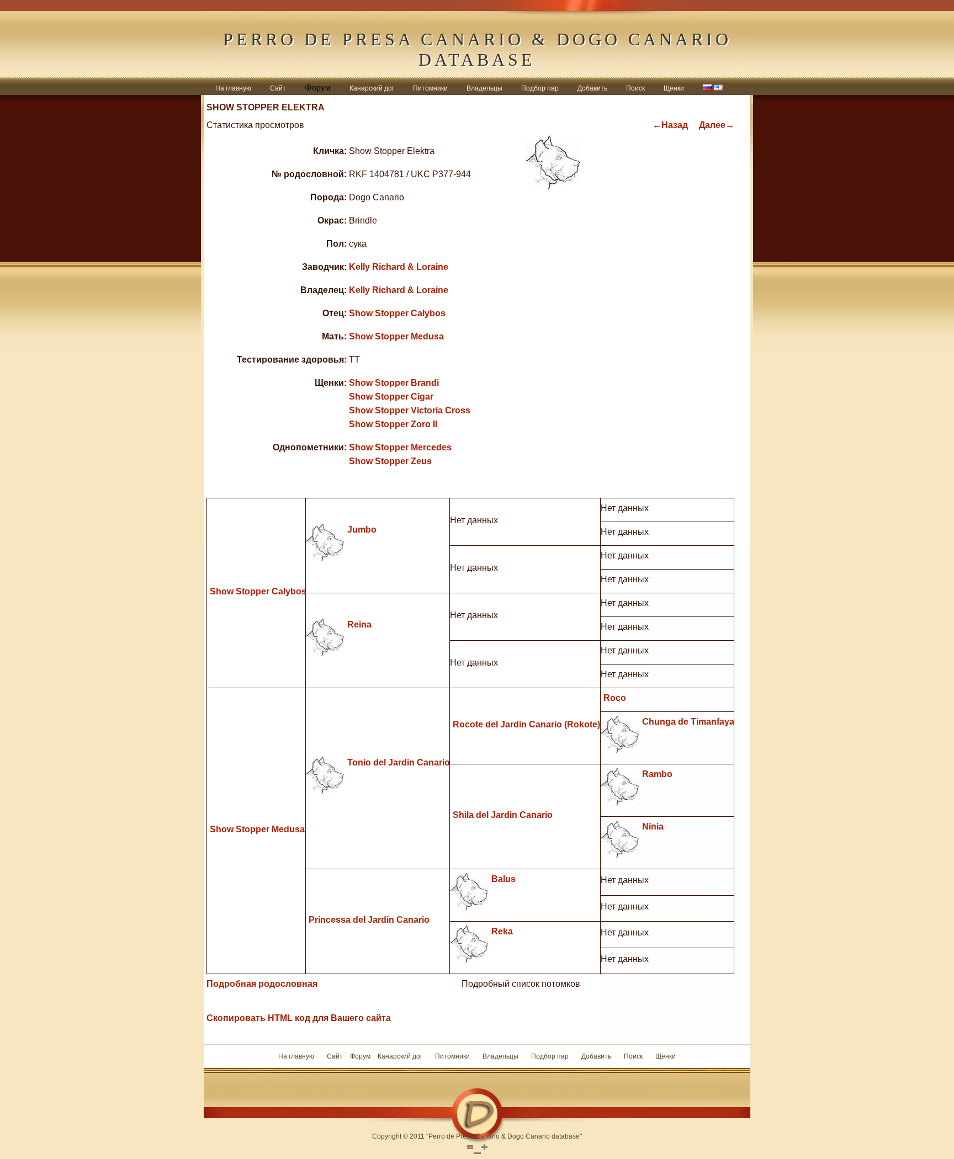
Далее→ (716, 125)
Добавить (592, 88)
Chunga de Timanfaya (688, 721)
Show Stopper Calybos (397, 313)
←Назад (670, 125)
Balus (503, 879)
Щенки (674, 88)
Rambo (657, 774)
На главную (233, 88)
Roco (614, 698)
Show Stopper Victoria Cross (409, 410)
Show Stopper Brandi (394, 382)
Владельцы (484, 88)
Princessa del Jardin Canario (369, 919)
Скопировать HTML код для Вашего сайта (298, 1018)
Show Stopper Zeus (390, 461)
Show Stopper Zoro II (393, 424)
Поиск (635, 88)
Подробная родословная (261, 983)
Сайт (278, 88)
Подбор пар (540, 88)
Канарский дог (371, 88)
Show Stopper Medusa (396, 336)
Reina (359, 624)
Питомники (430, 88)
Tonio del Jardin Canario (398, 762)
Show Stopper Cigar (391, 396)
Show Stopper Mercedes (400, 447)
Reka (502, 931)
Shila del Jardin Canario (503, 815)
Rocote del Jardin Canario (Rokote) (526, 724)
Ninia (653, 826)
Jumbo (362, 529)
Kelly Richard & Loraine (398, 267)
